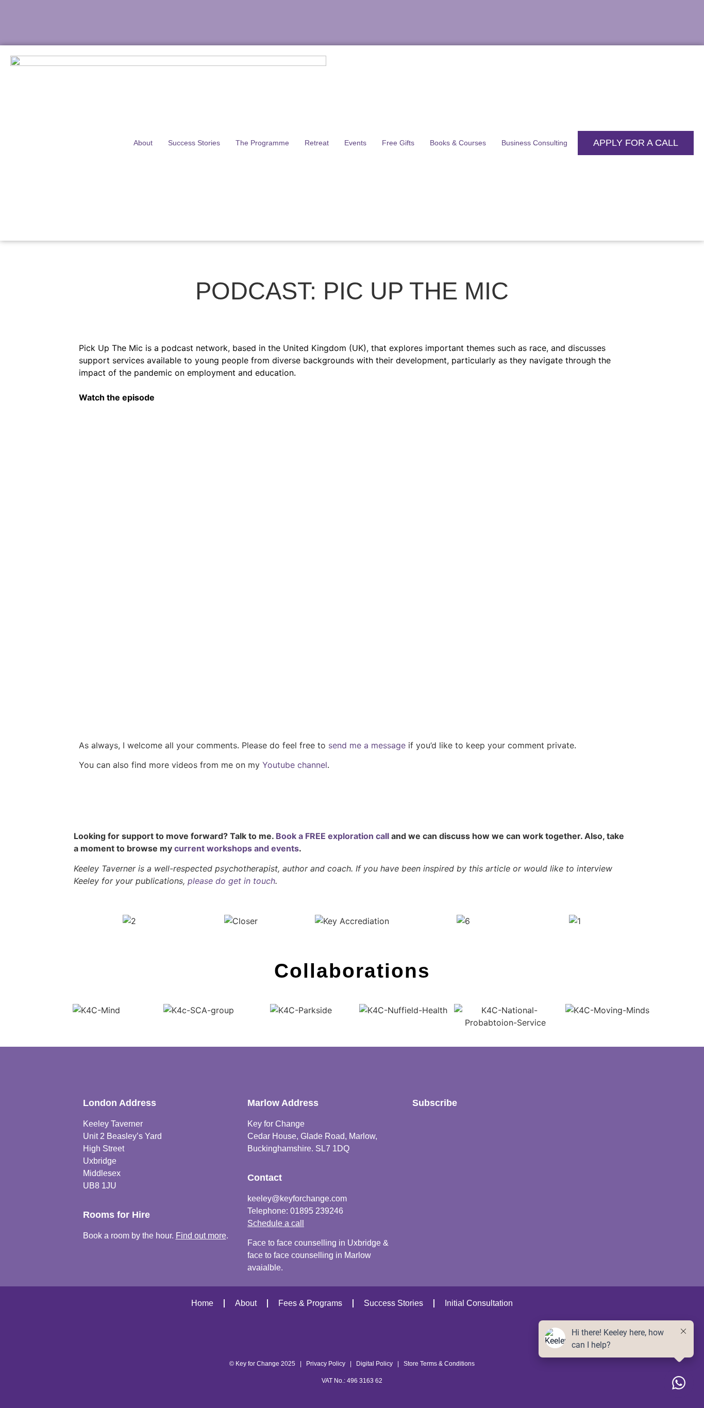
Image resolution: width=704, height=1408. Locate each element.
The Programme (262, 143)
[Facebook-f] (396, 1337)
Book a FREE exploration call (332, 836)
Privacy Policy (325, 1363)
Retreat (317, 143)
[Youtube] (308, 1337)
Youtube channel (294, 765)
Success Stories (194, 143)
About (143, 143)
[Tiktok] (352, 1337)
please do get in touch (231, 881)
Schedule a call (275, 1223)
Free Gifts (398, 143)
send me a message (367, 745)
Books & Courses (458, 143)
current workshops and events (236, 848)
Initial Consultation (479, 1303)
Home (202, 1303)
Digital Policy (374, 1363)
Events (355, 143)
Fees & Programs (310, 1303)
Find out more (201, 1235)
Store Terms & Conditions (439, 1363)
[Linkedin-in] (439, 1337)
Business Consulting (534, 143)
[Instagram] (264, 1337)
